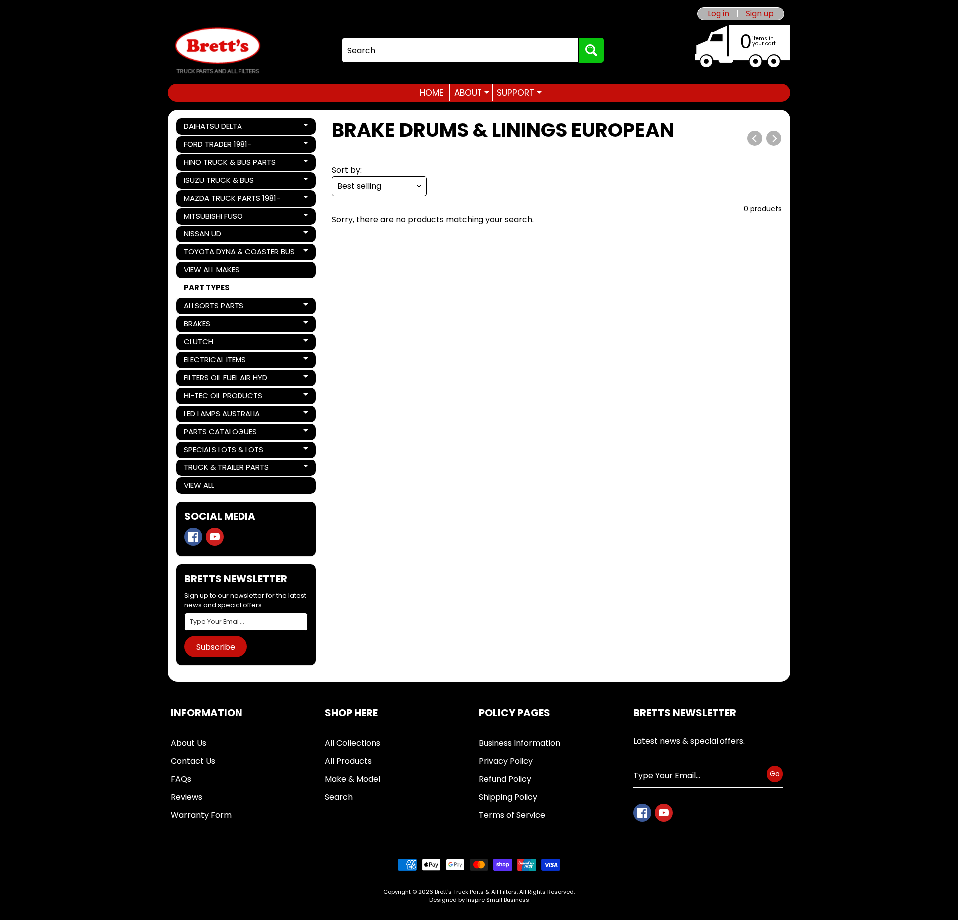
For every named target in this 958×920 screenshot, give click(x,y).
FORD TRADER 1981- (217, 146)
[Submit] (591, 50)
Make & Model (352, 779)
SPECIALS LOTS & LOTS (223, 451)
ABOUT (471, 93)
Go (775, 774)
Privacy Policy (506, 761)
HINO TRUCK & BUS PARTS (229, 164)
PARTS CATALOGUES (220, 433)
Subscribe (215, 647)
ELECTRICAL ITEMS (217, 361)
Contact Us (193, 761)
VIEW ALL (199, 485)
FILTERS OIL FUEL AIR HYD (225, 379)
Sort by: (347, 170)
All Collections (352, 743)
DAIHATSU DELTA (217, 128)
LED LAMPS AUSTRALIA (221, 415)
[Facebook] (193, 537)
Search (339, 797)
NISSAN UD (217, 235)
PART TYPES (207, 287)
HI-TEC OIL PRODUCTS (222, 397)
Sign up (760, 14)
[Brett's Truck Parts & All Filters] (217, 50)
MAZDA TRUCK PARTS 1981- (231, 200)
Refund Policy (505, 779)
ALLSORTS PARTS (217, 307)
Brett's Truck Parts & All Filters (476, 892)
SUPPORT (519, 93)
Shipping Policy (508, 797)
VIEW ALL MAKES (212, 269)
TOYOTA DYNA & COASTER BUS (239, 253)
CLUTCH (217, 343)
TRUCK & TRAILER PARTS (226, 469)
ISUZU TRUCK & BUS (218, 182)
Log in (718, 14)
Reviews (186, 797)
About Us (188, 743)
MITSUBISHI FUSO (217, 218)
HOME (431, 93)
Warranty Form (201, 815)
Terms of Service (512, 815)
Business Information (519, 743)
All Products (348, 761)
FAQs (181, 779)
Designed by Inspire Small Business (479, 900)
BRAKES (217, 325)
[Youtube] (215, 537)
